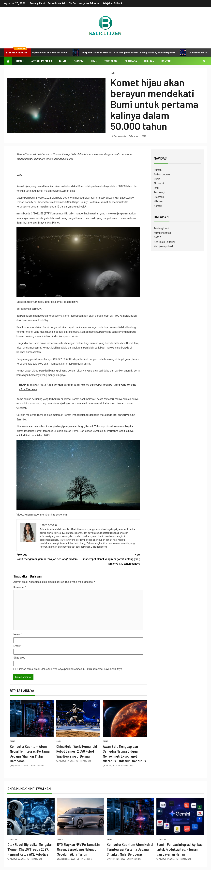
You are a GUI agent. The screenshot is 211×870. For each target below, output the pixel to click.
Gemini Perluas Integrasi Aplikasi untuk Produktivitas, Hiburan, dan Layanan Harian (179, 849)
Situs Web (19, 657)
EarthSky (36, 308)
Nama (17, 634)
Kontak (166, 61)
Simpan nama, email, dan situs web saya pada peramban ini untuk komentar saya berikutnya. (69, 669)
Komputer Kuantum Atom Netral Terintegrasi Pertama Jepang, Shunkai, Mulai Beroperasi (101, 52)
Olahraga (131, 61)
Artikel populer (41, 61)
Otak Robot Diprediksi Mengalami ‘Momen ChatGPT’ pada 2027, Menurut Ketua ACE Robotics (30, 849)
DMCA (72, 3)
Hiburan (149, 61)
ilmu (94, 61)
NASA (82, 206)
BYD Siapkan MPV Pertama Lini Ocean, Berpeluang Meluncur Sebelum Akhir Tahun (79, 849)
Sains (113, 73)
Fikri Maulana (38, 766)
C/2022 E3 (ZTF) (40, 213)
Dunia (62, 61)
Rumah (20, 61)
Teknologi (110, 61)
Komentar (19, 587)
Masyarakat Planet (49, 222)
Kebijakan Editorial (89, 3)
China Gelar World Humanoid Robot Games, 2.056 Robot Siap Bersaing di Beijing (76, 751)
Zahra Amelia (119, 136)
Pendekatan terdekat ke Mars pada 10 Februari (99, 414)
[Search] (204, 61)
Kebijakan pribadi (112, 3)
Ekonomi (79, 61)
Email (17, 645)
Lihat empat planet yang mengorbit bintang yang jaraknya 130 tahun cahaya (111, 559)
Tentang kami (37, 3)
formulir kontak (57, 3)
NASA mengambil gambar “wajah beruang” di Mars (47, 557)
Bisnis (60, 839)
